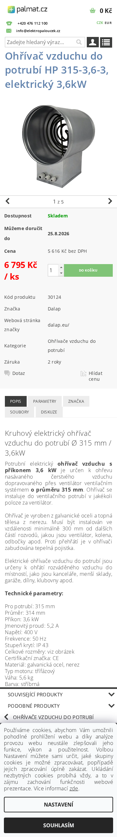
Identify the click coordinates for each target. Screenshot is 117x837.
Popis (15, 401)
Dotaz (18, 373)
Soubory (19, 412)
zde (74, 788)
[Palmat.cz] (28, 8)
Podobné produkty (33, 706)
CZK (100, 22)
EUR (108, 22)
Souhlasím (58, 825)
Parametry (45, 401)
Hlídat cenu (95, 376)
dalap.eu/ (59, 325)
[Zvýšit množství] (61, 267)
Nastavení (58, 804)
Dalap (54, 309)
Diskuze (49, 412)
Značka (76, 401)
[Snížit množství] (61, 273)
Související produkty (35, 694)
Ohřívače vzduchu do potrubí (53, 717)
